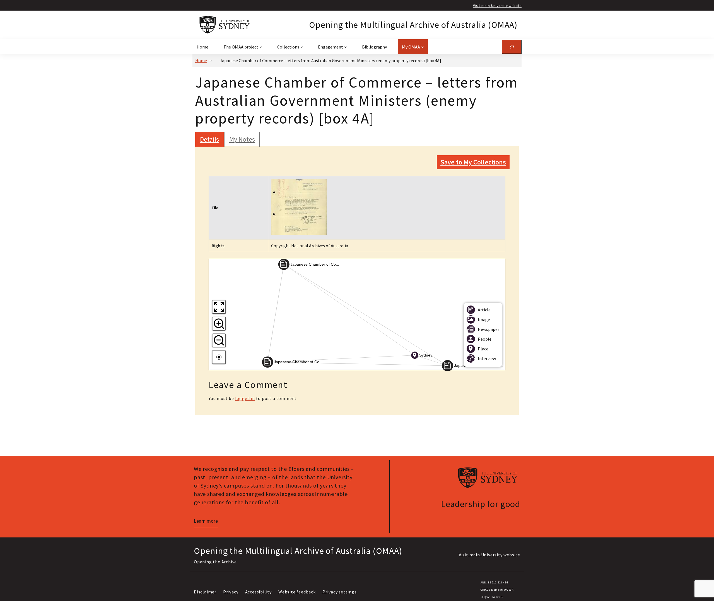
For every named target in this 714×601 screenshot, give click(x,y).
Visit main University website (497, 5)
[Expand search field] (512, 47)
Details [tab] (209, 139)
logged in (245, 398)
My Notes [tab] (242, 139)
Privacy (230, 592)
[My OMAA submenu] (422, 46)
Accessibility (258, 592)
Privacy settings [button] (339, 592)
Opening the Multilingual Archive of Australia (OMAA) (413, 24)
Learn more (206, 521)
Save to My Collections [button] (473, 162)
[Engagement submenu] (345, 46)
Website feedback (297, 592)
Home (201, 60)
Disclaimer (205, 592)
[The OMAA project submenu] (260, 46)
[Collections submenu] (301, 46)
